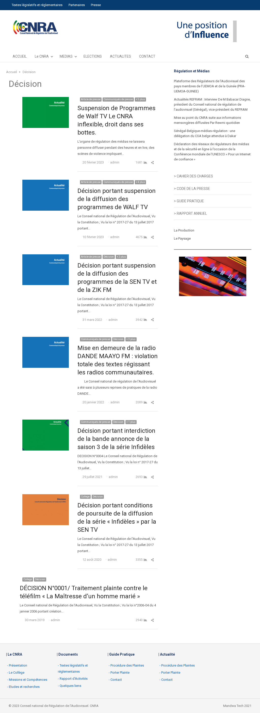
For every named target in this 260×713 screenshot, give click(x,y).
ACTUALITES (120, 56)
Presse (96, 5)
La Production (184, 230)
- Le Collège (15, 672)
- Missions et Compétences (27, 680)
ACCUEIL (20, 56)
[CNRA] (35, 28)
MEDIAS (66, 56)
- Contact (115, 680)
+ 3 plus (131, 339)
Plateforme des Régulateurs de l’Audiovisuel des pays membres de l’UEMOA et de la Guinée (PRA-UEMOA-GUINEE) (209, 86)
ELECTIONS (93, 56)
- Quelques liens (69, 686)
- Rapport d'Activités (73, 679)
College (85, 496)
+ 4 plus (140, 182)
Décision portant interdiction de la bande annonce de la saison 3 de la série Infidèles (116, 439)
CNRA (94, 706)
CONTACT (147, 56)
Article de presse (91, 99)
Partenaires (77, 5)
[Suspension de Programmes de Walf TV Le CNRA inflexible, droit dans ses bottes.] (45, 100)
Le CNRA (42, 56)
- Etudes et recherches (23, 687)
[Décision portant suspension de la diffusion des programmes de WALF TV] (45, 183)
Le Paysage (182, 238)
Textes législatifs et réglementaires (37, 5)
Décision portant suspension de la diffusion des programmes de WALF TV (116, 199)
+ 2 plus (121, 256)
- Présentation (17, 665)
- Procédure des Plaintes (126, 665)
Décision (109, 256)
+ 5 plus (140, 99)
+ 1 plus (131, 422)
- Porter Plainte (119, 672)
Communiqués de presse (118, 99)
